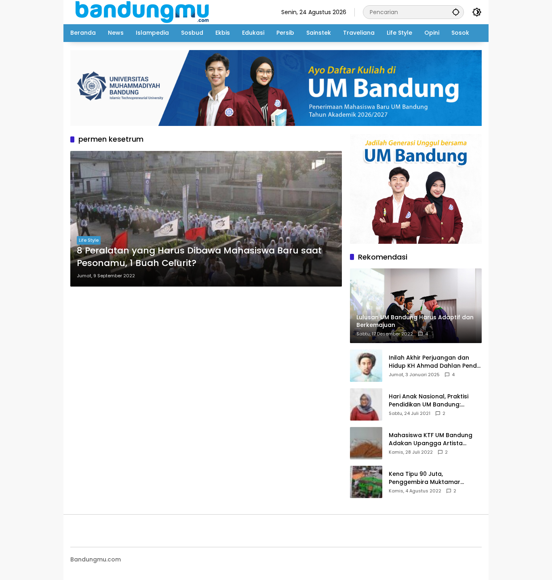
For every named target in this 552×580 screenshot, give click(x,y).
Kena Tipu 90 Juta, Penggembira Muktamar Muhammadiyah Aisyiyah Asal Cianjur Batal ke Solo (432, 478)
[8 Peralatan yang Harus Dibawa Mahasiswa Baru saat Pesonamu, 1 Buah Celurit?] (206, 219)
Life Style (89, 240)
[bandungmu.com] (144, 12)
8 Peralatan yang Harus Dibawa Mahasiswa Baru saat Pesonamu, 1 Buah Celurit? (199, 257)
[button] (456, 12)
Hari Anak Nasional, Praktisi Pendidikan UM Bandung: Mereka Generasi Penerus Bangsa (428, 400)
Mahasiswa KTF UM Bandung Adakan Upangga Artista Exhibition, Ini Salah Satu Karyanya (430, 439)
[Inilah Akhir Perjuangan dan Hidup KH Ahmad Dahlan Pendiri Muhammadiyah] (366, 366)
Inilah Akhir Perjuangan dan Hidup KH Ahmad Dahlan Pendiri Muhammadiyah (435, 362)
